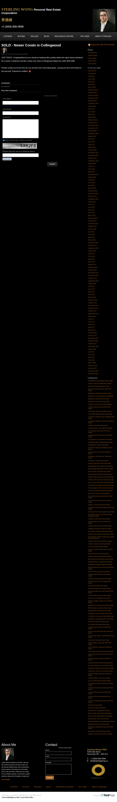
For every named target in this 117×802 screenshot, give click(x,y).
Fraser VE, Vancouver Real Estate (98, 493)
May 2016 (91, 357)
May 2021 (91, 210)
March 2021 (92, 215)
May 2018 (91, 292)
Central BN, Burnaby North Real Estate (100, 414)
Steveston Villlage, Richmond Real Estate (101, 668)
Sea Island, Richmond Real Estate (98, 624)
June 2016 (91, 354)
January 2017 (92, 335)
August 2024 (92, 136)
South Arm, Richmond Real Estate (98, 640)
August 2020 (92, 229)
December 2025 (93, 95)
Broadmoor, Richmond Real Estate (99, 401)
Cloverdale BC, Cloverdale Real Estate (100, 428)
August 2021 (92, 202)
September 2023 (93, 161)
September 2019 (93, 248)
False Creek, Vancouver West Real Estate (101, 482)
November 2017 (93, 308)
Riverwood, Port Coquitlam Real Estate (100, 613)
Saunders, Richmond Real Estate (98, 621)
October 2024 (92, 131)
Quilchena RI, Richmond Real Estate (99, 595)
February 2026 (92, 90)
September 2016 (93, 346)
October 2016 (92, 343)
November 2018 (93, 275)
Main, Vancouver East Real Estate (98, 553)
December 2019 (93, 243)
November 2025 (93, 98)
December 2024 (93, 125)
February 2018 (92, 300)
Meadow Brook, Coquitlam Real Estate (100, 562)
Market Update (92, 55)
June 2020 (91, 234)
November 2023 (93, 155)
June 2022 (91, 183)
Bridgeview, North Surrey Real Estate (99, 393)
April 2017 (91, 327)
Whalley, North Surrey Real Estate (98, 724)
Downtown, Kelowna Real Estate (98, 460)
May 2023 (91, 172)
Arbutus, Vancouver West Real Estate (99, 383)
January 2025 (92, 122)
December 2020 (93, 223)
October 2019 (92, 245)
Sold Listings (92, 63)
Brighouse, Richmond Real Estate (98, 399)
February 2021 (92, 218)
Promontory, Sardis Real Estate (98, 586)
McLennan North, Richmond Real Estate (100, 559)
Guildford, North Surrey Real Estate (99, 519)
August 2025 (92, 106)
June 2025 (91, 112)
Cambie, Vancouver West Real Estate (99, 404)
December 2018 (93, 273)
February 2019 (92, 267)
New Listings (92, 58)
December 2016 (93, 338)
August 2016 (92, 349)
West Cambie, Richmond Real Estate (99, 713)
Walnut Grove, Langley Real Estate (99, 710)
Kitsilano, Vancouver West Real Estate (100, 541)
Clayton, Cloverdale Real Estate (98, 425)
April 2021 (91, 213)
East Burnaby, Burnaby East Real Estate (100, 469)
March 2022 (92, 188)
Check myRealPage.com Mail (10, 797)
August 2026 (92, 73)
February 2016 (92, 365)
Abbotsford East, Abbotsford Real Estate (100, 381)
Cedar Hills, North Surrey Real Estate (99, 411)
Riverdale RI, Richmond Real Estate (99, 611)
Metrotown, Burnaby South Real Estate (100, 564)
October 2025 (92, 101)
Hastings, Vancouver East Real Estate (100, 526)
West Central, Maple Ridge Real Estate (100, 716)
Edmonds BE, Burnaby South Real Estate (101, 477)
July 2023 (91, 166)
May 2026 (91, 82)
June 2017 (91, 322)
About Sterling (103, 36)
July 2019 (91, 253)
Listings (8, 36)
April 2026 (91, 84)
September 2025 (93, 103)
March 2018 (92, 297)
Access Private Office (26, 797)
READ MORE (5, 779)
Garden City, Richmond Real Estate (99, 505)
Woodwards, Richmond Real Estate (99, 731)
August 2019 (92, 251)
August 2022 (92, 177)
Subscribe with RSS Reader (102, 45)
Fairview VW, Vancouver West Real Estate (101, 480)
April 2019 (91, 262)
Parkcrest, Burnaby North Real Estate (99, 579)
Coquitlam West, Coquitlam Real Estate (100, 442)
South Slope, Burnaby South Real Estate (100, 651)
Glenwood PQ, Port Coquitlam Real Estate (101, 512)
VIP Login (84, 36)
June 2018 (91, 289)
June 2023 (91, 169)
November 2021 (93, 193)
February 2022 (92, 191)
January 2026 (92, 92)
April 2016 (91, 360)
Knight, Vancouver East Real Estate (99, 544)
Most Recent (92, 71)
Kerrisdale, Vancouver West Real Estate (100, 531)
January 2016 (92, 368)
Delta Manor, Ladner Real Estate (98, 445)
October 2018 (92, 278)
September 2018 (93, 281)
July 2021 (91, 204)
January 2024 (92, 150)
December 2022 (93, 174)
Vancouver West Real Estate (97, 708)
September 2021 (93, 199)
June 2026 (91, 79)
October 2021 (92, 196)
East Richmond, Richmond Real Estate (100, 474)
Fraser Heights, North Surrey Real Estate (100, 488)
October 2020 (92, 226)
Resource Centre (64, 36)
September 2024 (93, 133)
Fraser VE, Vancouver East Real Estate (100, 491)
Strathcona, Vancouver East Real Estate (100, 671)
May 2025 (91, 114)
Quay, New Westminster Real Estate (99, 588)
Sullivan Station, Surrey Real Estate (99, 678)
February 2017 (92, 333)
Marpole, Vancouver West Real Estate (100, 556)
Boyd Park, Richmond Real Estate (98, 386)
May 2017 (91, 324)
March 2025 (92, 117)
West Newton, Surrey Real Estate (98, 719)
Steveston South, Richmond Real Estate (100, 665)
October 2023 (92, 158)
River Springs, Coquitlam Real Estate (99, 608)
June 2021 (91, 207)
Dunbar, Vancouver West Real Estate (99, 463)
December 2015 (93, 371)
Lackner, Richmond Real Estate (98, 546)
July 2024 (91, 139)
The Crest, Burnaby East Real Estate (99, 681)
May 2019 (91, 259)
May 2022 (91, 185)
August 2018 (92, 283)
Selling (34, 36)
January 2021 (92, 221)
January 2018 (92, 303)
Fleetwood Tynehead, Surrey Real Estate (101, 485)
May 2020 (91, 237)
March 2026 (92, 87)
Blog (46, 36)
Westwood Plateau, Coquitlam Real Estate (101, 721)
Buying (21, 36)
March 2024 (92, 147)
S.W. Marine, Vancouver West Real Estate (101, 616)
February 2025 (92, 120)
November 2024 (93, 128)
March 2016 (92, 363)
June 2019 (91, 256)
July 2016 (91, 352)
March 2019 (92, 264)
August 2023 (92, 163)
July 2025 (91, 109)
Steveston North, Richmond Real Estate (100, 663)
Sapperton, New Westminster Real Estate (101, 619)
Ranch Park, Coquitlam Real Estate (99, 598)
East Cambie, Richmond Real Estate (99, 471)
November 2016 (93, 341)
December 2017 (93, 305)
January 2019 (92, 270)
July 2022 (91, 180)
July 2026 (91, 76)
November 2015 (93, 374)
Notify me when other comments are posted (18, 140)
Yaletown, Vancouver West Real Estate (100, 734)
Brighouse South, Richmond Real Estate (100, 396)
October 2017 (92, 311)
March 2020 (92, 240)
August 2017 (92, 316)
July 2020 (91, 232)
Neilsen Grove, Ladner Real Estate (99, 571)
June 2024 (91, 142)
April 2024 (91, 144)
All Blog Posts (92, 53)
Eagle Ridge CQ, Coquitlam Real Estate (100, 466)
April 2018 (91, 294)
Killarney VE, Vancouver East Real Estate (101, 534)
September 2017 (93, 313)
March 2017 (92, 330)
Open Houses (92, 61)
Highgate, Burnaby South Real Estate (99, 528)
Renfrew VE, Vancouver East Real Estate (101, 605)
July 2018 (91, 286)
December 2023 (93, 152)
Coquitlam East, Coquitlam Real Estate (100, 439)
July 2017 (91, 319)
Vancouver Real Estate (95, 705)
